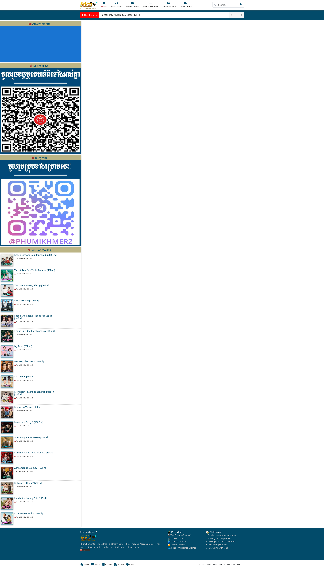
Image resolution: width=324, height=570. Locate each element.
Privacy (120, 564)
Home (104, 6)
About (97, 564)
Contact (108, 564)
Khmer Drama (132, 6)
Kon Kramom (108, 14)
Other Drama (185, 6)
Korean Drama (169, 6)
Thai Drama (116, 6)
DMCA (131, 564)
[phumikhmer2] (88, 5)
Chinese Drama (150, 6)
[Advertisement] (40, 44)
